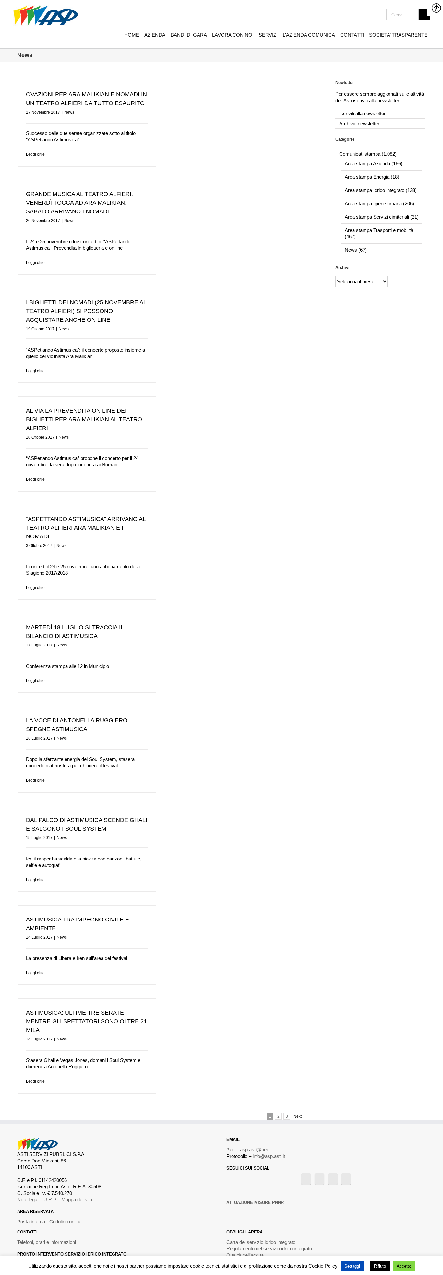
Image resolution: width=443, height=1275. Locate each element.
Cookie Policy (323, 1266)
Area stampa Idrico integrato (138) (381, 190)
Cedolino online (65, 1221)
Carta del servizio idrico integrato (260, 1242)
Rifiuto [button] (380, 1266)
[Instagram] (333, 1179)
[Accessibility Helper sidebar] (435, 8)
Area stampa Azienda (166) (373, 163)
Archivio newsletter (359, 123)
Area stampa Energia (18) (372, 177)
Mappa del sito (76, 1199)
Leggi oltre (35, 154)
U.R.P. (50, 1199)
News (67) (356, 250)
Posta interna (31, 1221)
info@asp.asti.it (269, 1156)
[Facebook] (306, 1179)
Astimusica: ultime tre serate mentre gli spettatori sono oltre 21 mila (86, 1021)
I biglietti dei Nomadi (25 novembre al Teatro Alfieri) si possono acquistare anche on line (86, 311)
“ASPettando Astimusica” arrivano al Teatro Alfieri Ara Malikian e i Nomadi (86, 528)
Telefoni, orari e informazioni (46, 1242)
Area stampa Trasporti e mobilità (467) (379, 233)
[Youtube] (319, 1179)
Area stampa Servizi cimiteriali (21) (382, 217)
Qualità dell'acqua (245, 1255)
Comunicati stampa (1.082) (368, 154)
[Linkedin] (346, 1179)
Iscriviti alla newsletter (362, 113)
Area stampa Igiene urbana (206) (379, 203)
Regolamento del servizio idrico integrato (269, 1248)
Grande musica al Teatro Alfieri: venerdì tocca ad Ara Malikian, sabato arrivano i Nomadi (79, 203)
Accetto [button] (404, 1266)
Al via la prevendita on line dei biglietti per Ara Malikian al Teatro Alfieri (84, 419)
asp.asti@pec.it (256, 1149)
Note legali (28, 1199)
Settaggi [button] (352, 1266)
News (69, 112)
